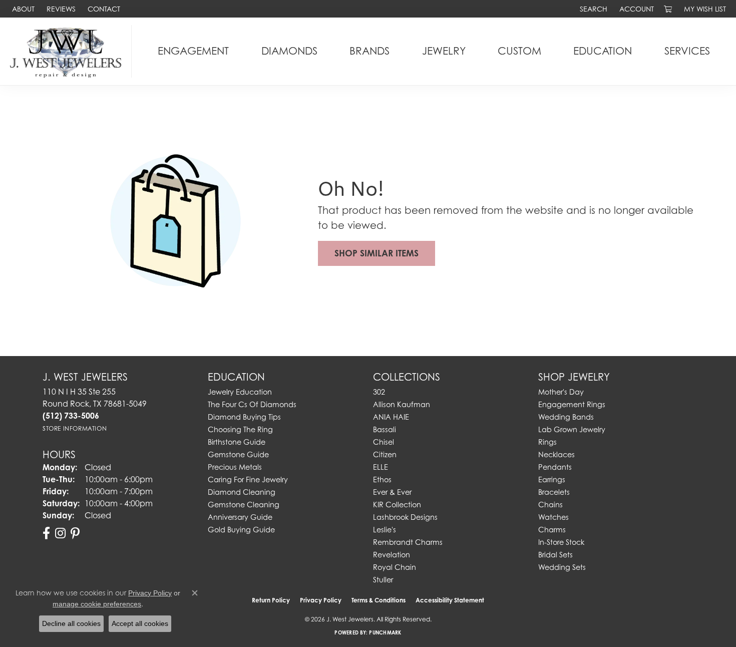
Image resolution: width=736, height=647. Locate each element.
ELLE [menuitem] (380, 467)
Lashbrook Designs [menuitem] (405, 517)
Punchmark (385, 632)
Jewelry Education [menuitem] (240, 392)
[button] (592, 9)
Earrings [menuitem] (551, 479)
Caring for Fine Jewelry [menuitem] (248, 479)
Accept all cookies (140, 623)
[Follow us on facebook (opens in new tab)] (46, 533)
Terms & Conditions (378, 600)
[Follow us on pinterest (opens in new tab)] (75, 533)
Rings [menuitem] (547, 442)
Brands (369, 51)
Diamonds (289, 51)
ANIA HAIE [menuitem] (391, 417)
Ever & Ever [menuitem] (392, 492)
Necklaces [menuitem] (556, 454)
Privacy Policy (320, 600)
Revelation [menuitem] (391, 554)
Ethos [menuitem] (382, 479)
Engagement (193, 51)
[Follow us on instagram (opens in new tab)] (60, 533)
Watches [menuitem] (553, 517)
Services (687, 51)
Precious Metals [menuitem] (235, 467)
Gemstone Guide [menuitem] (238, 454)
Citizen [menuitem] (385, 454)
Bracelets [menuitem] (554, 492)
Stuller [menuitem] (383, 579)
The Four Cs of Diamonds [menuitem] (252, 404)
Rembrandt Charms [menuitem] (408, 542)
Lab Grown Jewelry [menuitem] (571, 429)
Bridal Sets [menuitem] (555, 554)
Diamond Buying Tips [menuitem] (244, 417)
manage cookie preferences (97, 604)
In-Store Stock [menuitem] (561, 542)
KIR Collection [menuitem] (397, 504)
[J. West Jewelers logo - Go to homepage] (68, 51)
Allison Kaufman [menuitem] (401, 404)
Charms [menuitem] (552, 529)
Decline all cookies (71, 623)
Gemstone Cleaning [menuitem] (243, 504)
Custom (519, 51)
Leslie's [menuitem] (384, 529)
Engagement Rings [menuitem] (571, 404)
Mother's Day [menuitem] (561, 392)
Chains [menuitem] (550, 504)
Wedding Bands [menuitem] (566, 417)
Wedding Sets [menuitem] (562, 567)
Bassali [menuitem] (384, 429)
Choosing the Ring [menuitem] (240, 429)
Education (602, 51)
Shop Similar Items (376, 253)
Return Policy (271, 600)
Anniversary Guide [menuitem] (240, 517)
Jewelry (444, 51)
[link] (22, 9)
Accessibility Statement (450, 600)
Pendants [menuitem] (555, 467)
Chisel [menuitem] (383, 442)
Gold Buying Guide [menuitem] (241, 529)
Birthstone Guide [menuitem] (236, 442)
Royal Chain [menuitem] (394, 567)
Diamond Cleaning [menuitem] (241, 492)
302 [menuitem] (379, 392)
